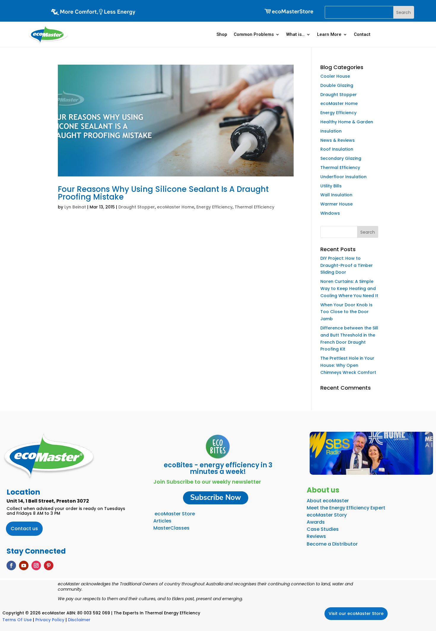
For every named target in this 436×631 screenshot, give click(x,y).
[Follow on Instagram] (36, 565)
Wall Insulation (336, 195)
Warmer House (336, 204)
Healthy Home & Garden (346, 122)
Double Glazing (336, 85)
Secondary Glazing (340, 158)
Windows (330, 213)
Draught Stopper (136, 207)
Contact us (24, 528)
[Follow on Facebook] (11, 565)
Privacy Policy (49, 620)
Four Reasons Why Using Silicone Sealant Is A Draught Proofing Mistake (163, 193)
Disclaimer (79, 620)
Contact (362, 34)
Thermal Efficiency (254, 207)
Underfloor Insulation (343, 177)
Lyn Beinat (75, 207)
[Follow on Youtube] (23, 565)
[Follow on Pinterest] (48, 565)
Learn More (329, 34)
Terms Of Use (17, 620)
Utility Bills (331, 186)
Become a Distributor (332, 544)
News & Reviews (337, 140)
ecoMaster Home (175, 207)
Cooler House (335, 76)
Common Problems (254, 34)
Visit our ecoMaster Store (356, 613)
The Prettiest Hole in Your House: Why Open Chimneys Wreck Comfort (348, 365)
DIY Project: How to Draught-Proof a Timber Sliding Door (346, 265)
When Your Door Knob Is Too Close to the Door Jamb (346, 312)
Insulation (331, 131)
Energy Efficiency (214, 207)
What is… (295, 34)
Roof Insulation (336, 149)
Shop (222, 34)
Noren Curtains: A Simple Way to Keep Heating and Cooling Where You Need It (349, 288)
